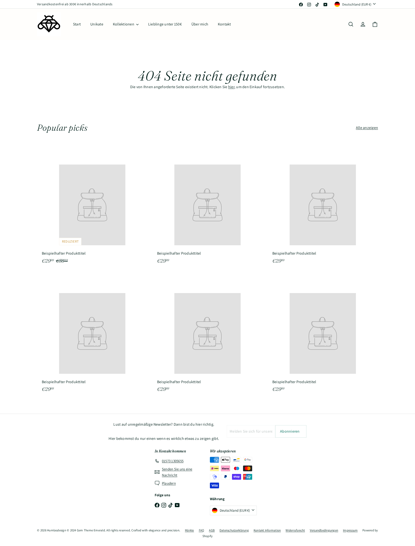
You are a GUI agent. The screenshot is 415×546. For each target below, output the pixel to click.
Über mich (199, 24)
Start (77, 24)
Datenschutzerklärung (234, 530)
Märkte (189, 530)
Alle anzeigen (367, 127)
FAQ (201, 530)
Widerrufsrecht (295, 530)
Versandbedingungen (324, 530)
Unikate (96, 24)
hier (231, 86)
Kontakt (224, 24)
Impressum (350, 530)
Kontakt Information (267, 530)
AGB (212, 530)
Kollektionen (124, 24)
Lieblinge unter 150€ (165, 24)
